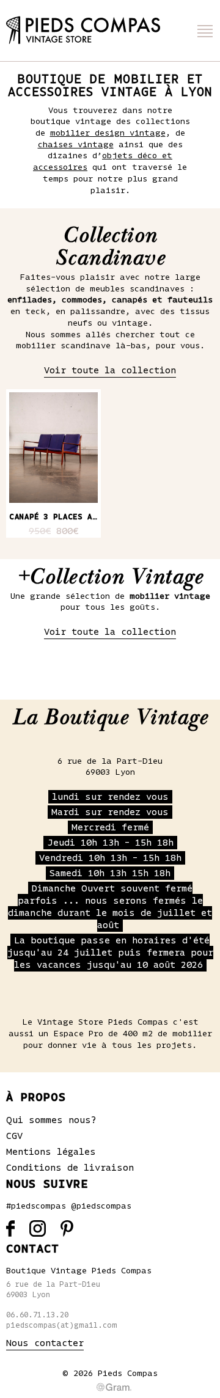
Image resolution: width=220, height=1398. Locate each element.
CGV (14, 1136)
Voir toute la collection (110, 370)
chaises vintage (76, 145)
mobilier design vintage (108, 133)
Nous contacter (45, 1343)
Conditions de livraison (70, 1168)
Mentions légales (51, 1152)
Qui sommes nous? (51, 1120)
